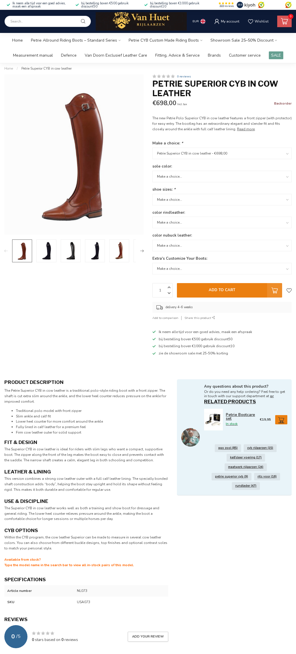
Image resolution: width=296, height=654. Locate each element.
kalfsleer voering (246, 457)
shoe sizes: (163, 189)
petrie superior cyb (231, 476)
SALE (276, 55)
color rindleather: (168, 212)
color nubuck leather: (172, 235)
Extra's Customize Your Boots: (179, 258)
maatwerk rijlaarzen (245, 467)
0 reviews (184, 76)
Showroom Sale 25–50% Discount (241, 40)
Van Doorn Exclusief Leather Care (116, 55)
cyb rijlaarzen (260, 448)
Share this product (198, 318)
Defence (69, 55)
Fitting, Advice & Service (177, 55)
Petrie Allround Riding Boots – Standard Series (74, 40)
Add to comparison (165, 318)
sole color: (162, 166)
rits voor (267, 476)
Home (17, 40)
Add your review (148, 636)
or (272, 396)
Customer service (245, 55)
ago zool (228, 448)
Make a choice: (167, 143)
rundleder (245, 486)
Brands (214, 55)
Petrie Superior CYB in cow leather (46, 68)
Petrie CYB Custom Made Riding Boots (164, 40)
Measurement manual (33, 55)
